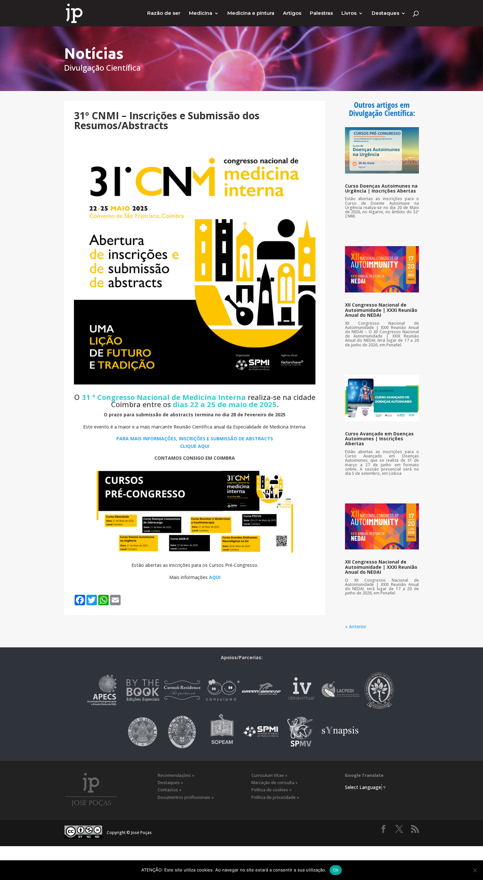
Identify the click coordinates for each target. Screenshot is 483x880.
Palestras (321, 13)
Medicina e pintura (250, 13)
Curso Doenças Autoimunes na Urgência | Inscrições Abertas (381, 188)
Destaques (385, 13)
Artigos (292, 13)
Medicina (200, 13)
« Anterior (355, 626)
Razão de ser (163, 13)
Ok (336, 869)
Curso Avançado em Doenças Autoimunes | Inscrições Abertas (379, 438)
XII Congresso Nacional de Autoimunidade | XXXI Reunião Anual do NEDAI (381, 310)
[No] (475, 870)
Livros (348, 13)
